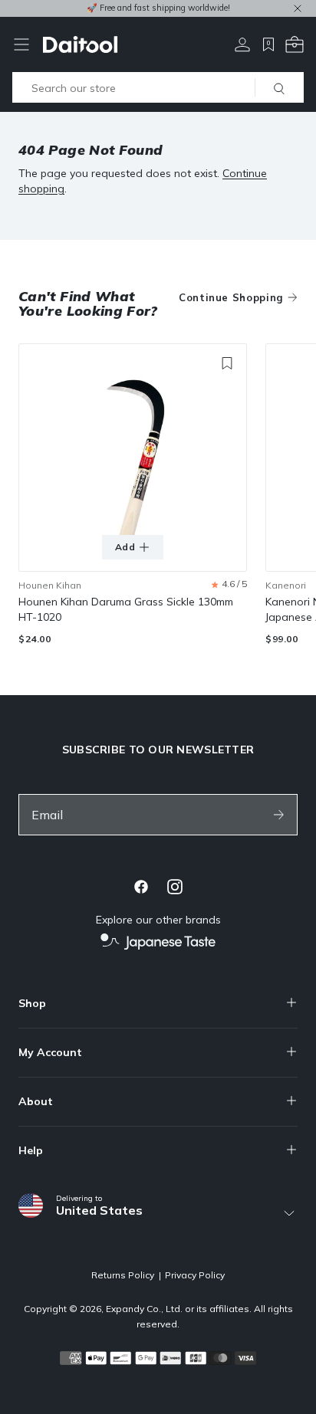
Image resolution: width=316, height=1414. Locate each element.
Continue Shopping (231, 297)
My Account (50, 1052)
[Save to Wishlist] (227, 363)
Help (30, 1150)
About (35, 1101)
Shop (32, 1003)
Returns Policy (122, 1275)
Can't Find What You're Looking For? (88, 303)
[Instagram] (175, 886)
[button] (229, 584)
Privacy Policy (195, 1275)
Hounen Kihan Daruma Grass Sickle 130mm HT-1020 (125, 609)
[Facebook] (141, 886)
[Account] (242, 44)
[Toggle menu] (21, 44)
